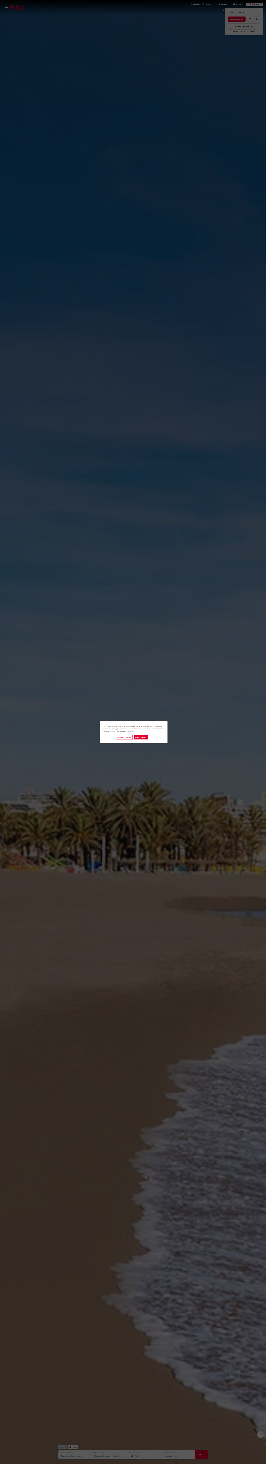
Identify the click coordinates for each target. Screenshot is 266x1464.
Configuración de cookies (124, 737)
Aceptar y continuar (140, 737)
